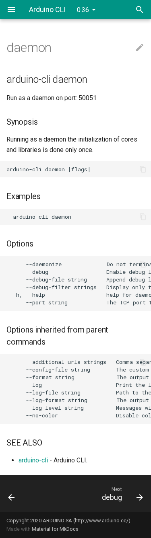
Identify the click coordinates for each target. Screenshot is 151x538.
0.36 (83, 10)
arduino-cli (33, 460)
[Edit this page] (140, 48)
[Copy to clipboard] (143, 169)
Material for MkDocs (55, 529)
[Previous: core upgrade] (20, 493)
